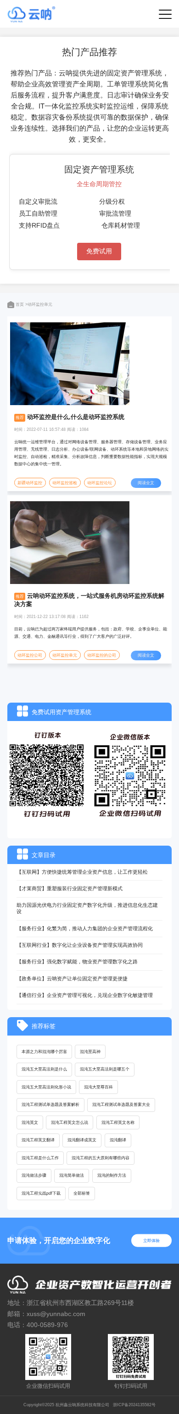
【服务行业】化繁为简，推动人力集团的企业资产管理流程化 (85, 928)
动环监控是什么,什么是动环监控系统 (75, 416)
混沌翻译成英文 (81, 1140)
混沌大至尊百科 (98, 1087)
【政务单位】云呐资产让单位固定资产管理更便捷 (72, 978)
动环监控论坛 (99, 483)
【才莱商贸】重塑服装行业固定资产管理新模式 (70, 888)
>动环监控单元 (38, 304)
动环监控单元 (64, 655)
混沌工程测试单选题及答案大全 (121, 1104)
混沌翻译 (118, 1140)
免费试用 (99, 251)
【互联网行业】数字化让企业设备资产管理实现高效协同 (80, 945)
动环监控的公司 (101, 655)
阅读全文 (146, 483)
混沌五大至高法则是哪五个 (104, 1069)
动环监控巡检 (64, 483)
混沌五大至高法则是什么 (44, 1069)
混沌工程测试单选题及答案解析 (50, 1104)
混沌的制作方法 (111, 1175)
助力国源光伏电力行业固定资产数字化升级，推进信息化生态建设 (87, 908)
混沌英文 (30, 1122)
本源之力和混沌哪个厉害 (44, 1051)
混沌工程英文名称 (117, 1122)
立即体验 (151, 1240)
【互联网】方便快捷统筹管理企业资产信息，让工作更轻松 (82, 872)
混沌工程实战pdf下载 (41, 1193)
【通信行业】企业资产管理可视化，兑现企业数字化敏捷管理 (85, 995)
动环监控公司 (29, 655)
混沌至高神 (90, 1051)
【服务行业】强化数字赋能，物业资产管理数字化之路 (77, 961)
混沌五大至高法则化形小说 (46, 1087)
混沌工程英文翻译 (38, 1140)
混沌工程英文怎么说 (69, 1122)
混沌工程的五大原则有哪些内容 (100, 1158)
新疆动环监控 (29, 483)
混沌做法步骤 (34, 1175)
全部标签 (81, 1193)
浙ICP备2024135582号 (134, 1405)
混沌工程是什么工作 (40, 1158)
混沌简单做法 (71, 1175)
